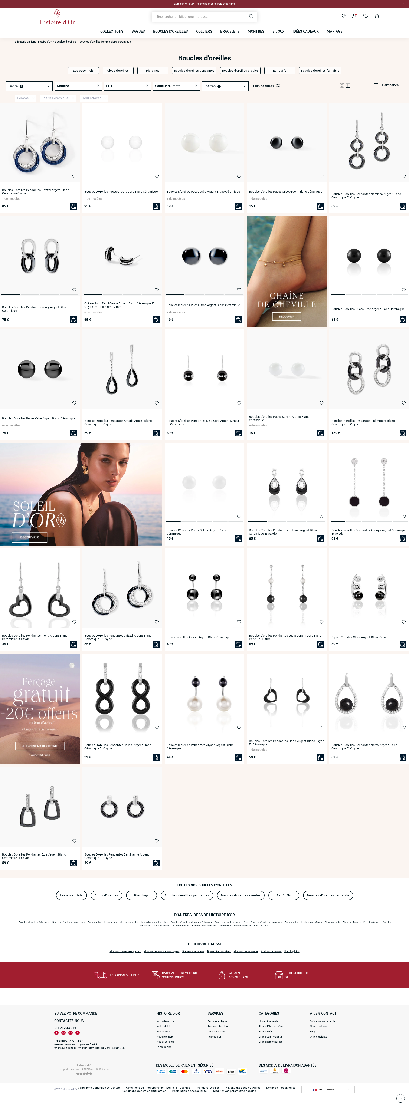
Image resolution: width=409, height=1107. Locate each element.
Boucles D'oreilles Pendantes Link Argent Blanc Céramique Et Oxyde (363, 422)
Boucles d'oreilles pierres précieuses (191, 922)
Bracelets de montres (204, 925)
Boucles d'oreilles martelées (266, 922)
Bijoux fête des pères (219, 951)
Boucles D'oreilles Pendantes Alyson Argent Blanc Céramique (200, 746)
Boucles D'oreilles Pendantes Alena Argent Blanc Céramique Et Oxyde (34, 637)
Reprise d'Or (214, 1036)
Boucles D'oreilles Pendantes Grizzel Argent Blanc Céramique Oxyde (35, 191)
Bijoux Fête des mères (271, 1026)
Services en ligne (217, 1021)
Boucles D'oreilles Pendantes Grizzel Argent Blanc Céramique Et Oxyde (117, 637)
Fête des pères (161, 925)
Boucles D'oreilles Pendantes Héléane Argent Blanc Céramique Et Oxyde (283, 531)
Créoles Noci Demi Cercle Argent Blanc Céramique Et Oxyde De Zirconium (119, 305)
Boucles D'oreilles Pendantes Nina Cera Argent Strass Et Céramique (203, 422)
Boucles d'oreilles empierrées (231, 922)
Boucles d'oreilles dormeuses (68, 922)
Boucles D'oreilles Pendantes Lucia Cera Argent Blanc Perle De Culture (285, 637)
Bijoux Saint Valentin (271, 1036)
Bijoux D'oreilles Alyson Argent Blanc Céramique (199, 637)
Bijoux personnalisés (270, 1041)
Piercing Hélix (332, 922)
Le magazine (164, 1046)
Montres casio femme (246, 951)
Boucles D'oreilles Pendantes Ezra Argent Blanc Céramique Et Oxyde (34, 856)
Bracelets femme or (193, 951)
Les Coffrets (261, 925)
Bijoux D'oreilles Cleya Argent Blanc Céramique (362, 637)
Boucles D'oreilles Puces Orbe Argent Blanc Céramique (120, 191)
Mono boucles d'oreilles (154, 922)
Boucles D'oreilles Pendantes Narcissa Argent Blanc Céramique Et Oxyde (366, 195)
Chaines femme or (271, 951)
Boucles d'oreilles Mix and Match (303, 922)
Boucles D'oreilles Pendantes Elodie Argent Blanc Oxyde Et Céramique (286, 742)
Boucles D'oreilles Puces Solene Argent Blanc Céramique (279, 418)
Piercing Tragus (352, 922)
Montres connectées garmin (125, 951)
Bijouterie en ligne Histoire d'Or (33, 41)
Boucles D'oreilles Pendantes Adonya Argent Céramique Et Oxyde (368, 531)
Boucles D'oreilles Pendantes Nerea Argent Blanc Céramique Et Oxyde (364, 746)
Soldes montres (243, 925)
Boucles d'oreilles (65, 41)
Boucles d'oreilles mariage (103, 922)
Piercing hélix (292, 951)
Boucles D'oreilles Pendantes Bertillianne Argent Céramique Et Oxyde (116, 856)
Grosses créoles (129, 922)
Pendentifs (225, 925)
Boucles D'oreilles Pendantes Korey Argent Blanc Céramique (35, 309)
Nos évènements (268, 1021)
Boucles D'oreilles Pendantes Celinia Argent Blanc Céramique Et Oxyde (117, 746)
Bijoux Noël (265, 1031)
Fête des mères (180, 925)
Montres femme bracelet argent (161, 951)
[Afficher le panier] (374, 16)
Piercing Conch (371, 922)
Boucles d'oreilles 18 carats (34, 922)
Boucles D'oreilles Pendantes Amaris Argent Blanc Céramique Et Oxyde (118, 422)
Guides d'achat (216, 1031)
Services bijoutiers (218, 1026)
